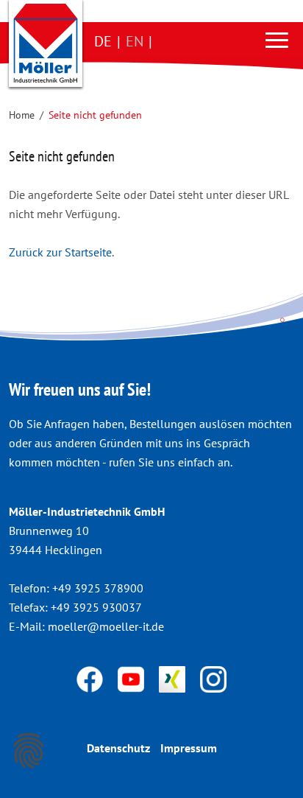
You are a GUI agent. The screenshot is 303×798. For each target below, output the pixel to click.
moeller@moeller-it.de (106, 626)
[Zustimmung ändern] (28, 751)
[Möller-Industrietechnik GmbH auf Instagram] (213, 678)
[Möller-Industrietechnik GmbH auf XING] (173, 678)
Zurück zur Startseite (60, 252)
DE (103, 41)
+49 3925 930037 (96, 607)
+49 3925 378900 (97, 588)
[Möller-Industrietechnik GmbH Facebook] (91, 678)
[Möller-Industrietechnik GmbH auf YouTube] (132, 678)
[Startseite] (46, 43)
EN (134, 41)
